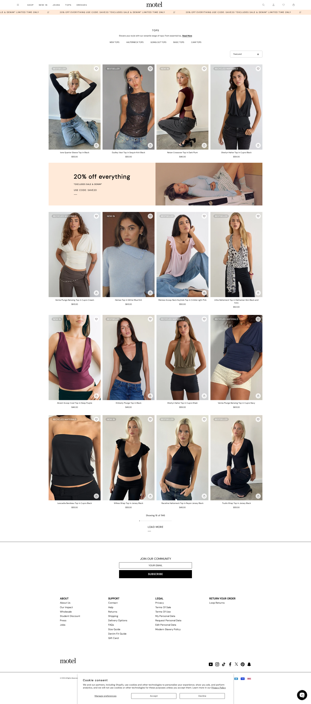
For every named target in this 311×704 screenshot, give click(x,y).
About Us (65, 602)
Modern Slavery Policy (168, 629)
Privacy (159, 602)
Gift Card (113, 638)
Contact (113, 602)
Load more (155, 527)
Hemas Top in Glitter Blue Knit (128, 300)
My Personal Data (165, 616)
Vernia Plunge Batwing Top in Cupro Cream (74, 300)
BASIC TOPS (178, 42)
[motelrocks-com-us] (154, 5)
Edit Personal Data (165, 624)
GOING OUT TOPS (158, 42)
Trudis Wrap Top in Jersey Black (236, 503)
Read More (187, 35)
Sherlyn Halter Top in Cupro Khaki (182, 403)
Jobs (62, 624)
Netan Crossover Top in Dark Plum (182, 152)
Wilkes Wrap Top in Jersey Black (128, 503)
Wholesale (66, 611)
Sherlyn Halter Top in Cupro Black (236, 152)
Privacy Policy (218, 687)
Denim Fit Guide (117, 633)
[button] (96, 68)
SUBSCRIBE (155, 574)
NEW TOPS (114, 42)
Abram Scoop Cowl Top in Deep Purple (74, 403)
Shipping (113, 616)
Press (63, 620)
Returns (112, 611)
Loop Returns (217, 602)
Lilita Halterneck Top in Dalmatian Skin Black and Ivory (236, 301)
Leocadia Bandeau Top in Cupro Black (74, 503)
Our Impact (66, 607)
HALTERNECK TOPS (135, 42)
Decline (202, 695)
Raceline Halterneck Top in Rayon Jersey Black (182, 503)
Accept (154, 695)
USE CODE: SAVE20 (85, 190)
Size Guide (114, 629)
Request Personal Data (168, 620)
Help (110, 607)
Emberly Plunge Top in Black (128, 403)
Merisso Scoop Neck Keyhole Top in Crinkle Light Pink (182, 300)
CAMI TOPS (196, 42)
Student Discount (70, 616)
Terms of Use (163, 611)
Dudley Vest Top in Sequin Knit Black (128, 152)
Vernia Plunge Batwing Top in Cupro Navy (236, 403)
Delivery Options (117, 620)
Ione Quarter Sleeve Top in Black (74, 152)
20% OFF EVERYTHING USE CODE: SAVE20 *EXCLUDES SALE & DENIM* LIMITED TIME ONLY (143, 12)
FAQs (111, 624)
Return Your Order (222, 598)
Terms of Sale (163, 607)
